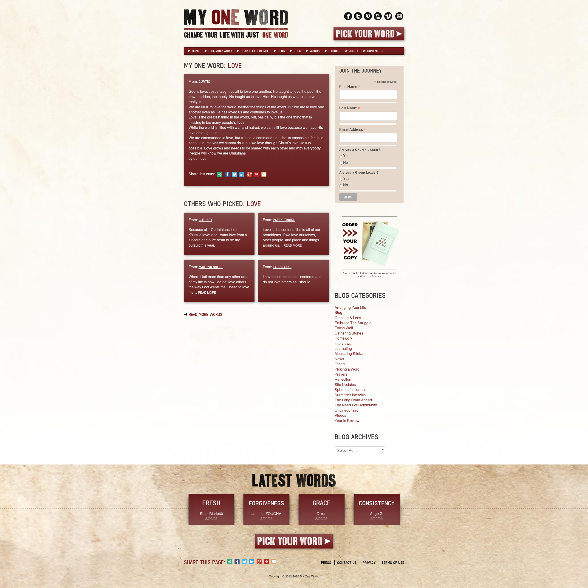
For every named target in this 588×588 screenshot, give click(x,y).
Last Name (349, 108)
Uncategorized (347, 410)
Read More (293, 245)
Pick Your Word (220, 51)
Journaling (343, 348)
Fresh (211, 503)
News (339, 358)
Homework (343, 338)
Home (196, 51)
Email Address (352, 129)
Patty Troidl (284, 220)
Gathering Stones (349, 333)
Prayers (341, 374)
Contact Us (375, 51)
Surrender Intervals (350, 394)
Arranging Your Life (350, 307)
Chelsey (205, 220)
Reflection (343, 379)
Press (326, 562)
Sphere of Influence (350, 389)
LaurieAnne (282, 267)
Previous (179, 509)
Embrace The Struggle (353, 322)
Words (315, 51)
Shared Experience (255, 51)
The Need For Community (356, 405)
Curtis (204, 81)
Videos (340, 415)
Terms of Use (393, 562)
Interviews (343, 343)
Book (297, 51)
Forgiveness (266, 503)
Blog (281, 51)
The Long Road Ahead (353, 399)
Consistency (377, 503)
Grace (322, 503)
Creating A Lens (348, 317)
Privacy (369, 562)
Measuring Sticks (349, 353)
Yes (346, 156)
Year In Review (347, 420)
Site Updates (345, 384)
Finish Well (344, 327)
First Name (349, 86)
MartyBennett (211, 267)
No (345, 162)
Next (409, 509)
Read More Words (205, 314)
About (353, 51)
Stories (334, 51)
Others (340, 363)
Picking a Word (347, 369)
